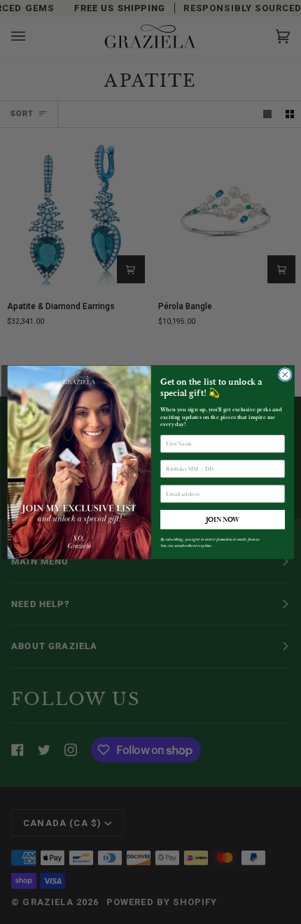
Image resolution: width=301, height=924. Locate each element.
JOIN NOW (222, 519)
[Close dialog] (285, 374)
